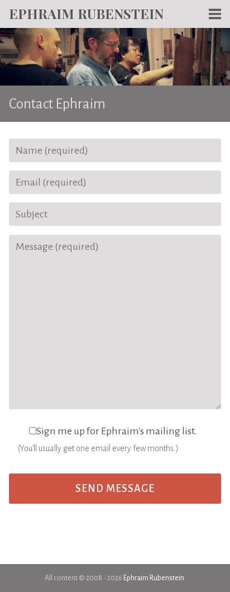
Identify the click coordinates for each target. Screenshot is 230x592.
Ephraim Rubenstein (86, 13)
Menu (215, 33)
